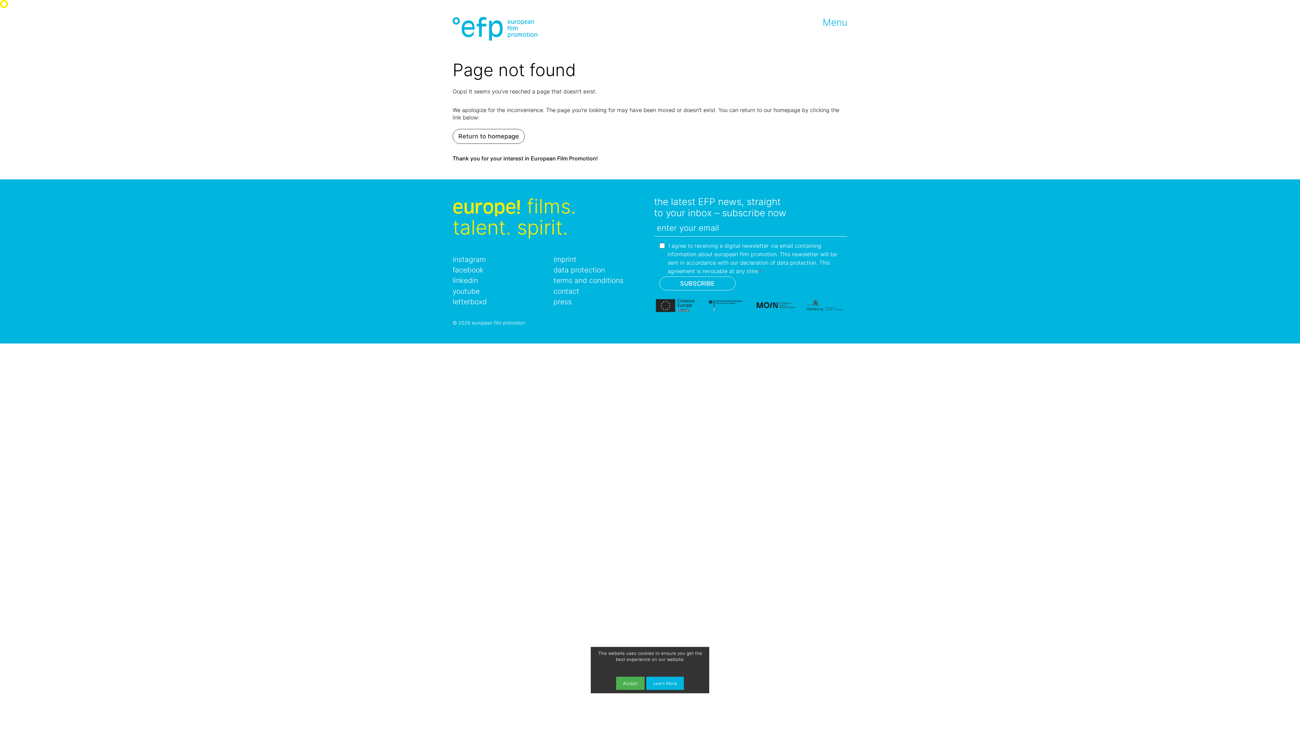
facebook (468, 270)
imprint (565, 259)
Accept (630, 683)
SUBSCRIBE (697, 283)
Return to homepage (488, 136)
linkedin (465, 280)
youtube (466, 291)
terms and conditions (589, 280)
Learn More (665, 683)
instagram (469, 259)
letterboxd (470, 301)
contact (566, 291)
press (563, 301)
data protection (579, 270)
